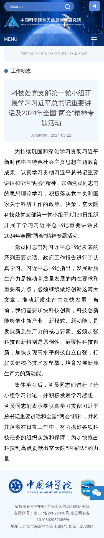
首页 (44, 53)
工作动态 (80, 53)
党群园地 (60, 53)
